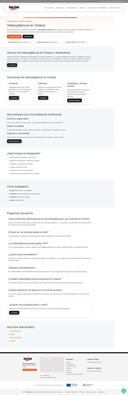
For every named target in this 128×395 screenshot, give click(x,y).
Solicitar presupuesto (14, 36)
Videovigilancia (60, 8)
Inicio (45, 8)
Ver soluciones (28, 36)
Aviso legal (81, 392)
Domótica (68, 368)
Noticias (111, 8)
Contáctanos (14, 98)
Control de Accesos (72, 8)
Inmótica (68, 370)
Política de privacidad (71, 392)
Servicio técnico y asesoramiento (97, 8)
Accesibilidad (101, 392)
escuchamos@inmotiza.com (115, 1)
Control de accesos (15, 337)
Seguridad (69, 372)
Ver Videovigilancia (15, 331)
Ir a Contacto (12, 65)
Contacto (117, 8)
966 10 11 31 (103, 1)
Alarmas (51, 8)
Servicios (82, 8)
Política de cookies (91, 392)
